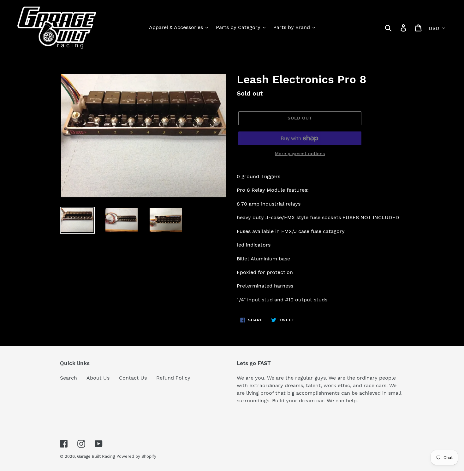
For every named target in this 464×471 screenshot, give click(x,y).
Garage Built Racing (96, 456)
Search (68, 378)
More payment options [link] (300, 153)
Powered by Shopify (136, 456)
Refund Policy (173, 378)
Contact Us (133, 378)
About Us (98, 378)
